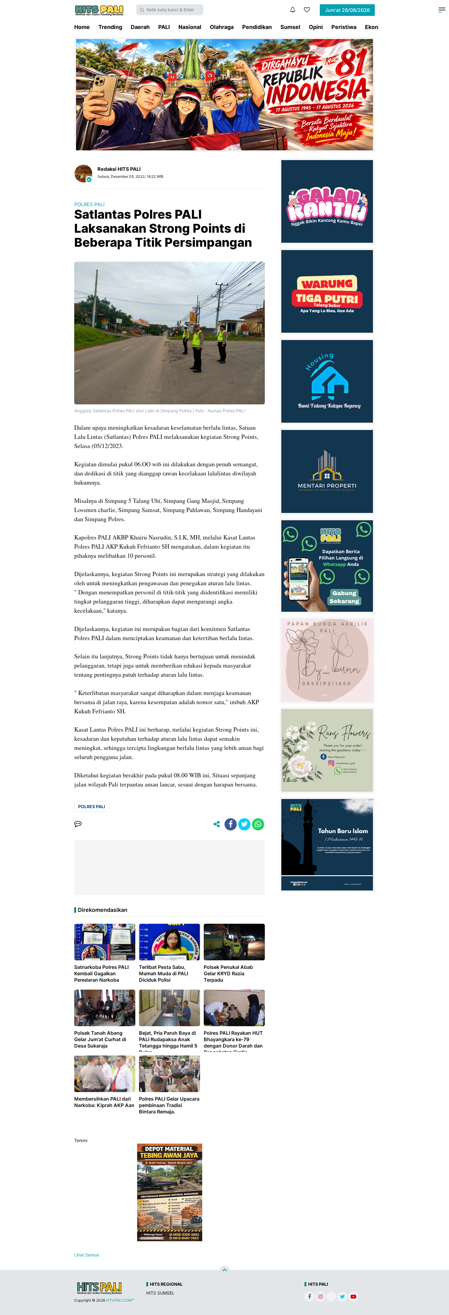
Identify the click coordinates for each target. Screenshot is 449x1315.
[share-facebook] (230, 824)
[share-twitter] (244, 824)
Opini (316, 27)
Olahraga (222, 27)
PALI (164, 27)
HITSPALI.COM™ (120, 1300)
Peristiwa (343, 27)
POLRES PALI (89, 204)
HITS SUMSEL (160, 1292)
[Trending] (307, 10)
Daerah (140, 27)
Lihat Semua (86, 1254)
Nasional (189, 27)
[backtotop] (224, 1271)
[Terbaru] (292, 10)
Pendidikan (257, 27)
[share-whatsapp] (258, 824)
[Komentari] (78, 824)
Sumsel (290, 27)
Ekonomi (376, 27)
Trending (110, 27)
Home (82, 27)
